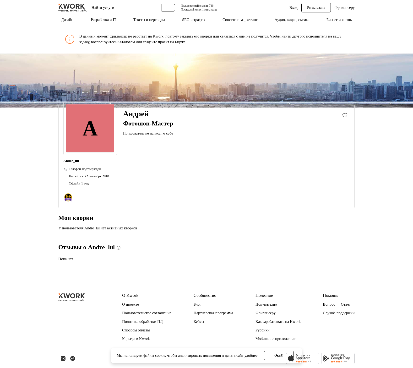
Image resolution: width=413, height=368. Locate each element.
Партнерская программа (213, 313)
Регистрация (316, 7)
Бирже (180, 42)
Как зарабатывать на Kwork (278, 321)
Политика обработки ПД (142, 321)
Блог (197, 304)
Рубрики (262, 330)
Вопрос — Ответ (337, 304)
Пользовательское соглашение (146, 313)
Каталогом (126, 42)
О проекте (130, 304)
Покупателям (266, 304)
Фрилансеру (345, 7)
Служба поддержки (339, 313)
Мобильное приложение (275, 339)
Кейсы (199, 321)
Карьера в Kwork (136, 339)
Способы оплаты (136, 330)
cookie (160, 355)
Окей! (278, 355)
